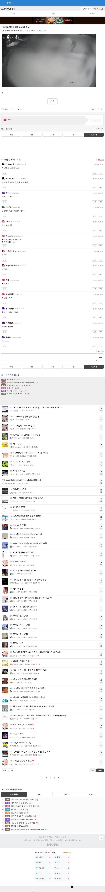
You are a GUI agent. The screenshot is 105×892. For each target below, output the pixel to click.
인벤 (9, 3)
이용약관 (27, 840)
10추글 (92, 14)
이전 (52, 135)
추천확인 (5, 109)
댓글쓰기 (94, 135)
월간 (65, 794)
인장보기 (9, 129)
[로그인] (97, 2)
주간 (39, 794)
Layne (4, 30)
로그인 (41, 837)
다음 (73, 135)
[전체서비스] (102, 2)
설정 (64, 837)
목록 (11, 135)
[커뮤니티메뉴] (2, 3)
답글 (4, 173)
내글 (13, 14)
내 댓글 (52, 14)
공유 (93, 109)
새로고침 (101, 160)
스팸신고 (19, 109)
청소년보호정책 (56, 840)
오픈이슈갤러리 (8, 9)
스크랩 (99, 109)
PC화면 (50, 837)
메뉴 (2, 129)
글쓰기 (102, 9)
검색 (92, 770)
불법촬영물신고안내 (73, 840)
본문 (31, 135)
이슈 (91, 794)
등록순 (13, 160)
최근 (4, 770)
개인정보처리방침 (40, 840)
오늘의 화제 (14, 794)
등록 (100, 357)
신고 (12, 109)
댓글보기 (94, 367)
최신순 (19, 160)
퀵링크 (57, 837)
